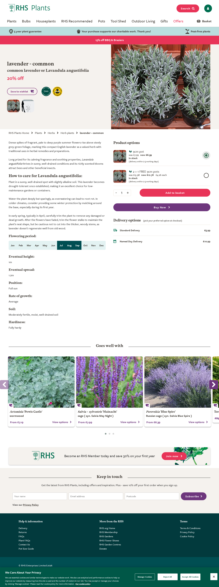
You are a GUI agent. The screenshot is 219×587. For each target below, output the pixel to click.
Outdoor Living (143, 21)
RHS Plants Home (19, 133)
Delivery (23, 528)
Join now (172, 456)
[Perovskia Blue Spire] (177, 382)
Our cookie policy (82, 583)
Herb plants (67, 133)
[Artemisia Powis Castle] (41, 382)
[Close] (213, 576)
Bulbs (26, 21)
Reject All (167, 576)
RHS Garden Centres (110, 544)
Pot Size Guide (26, 548)
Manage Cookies (145, 576)
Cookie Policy (187, 536)
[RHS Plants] (29, 8)
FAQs (21, 536)
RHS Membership (108, 532)
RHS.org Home (107, 528)
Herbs (51, 133)
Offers (178, 21)
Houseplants (46, 21)
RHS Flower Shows (109, 540)
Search (185, 8)
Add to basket (175, 193)
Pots (101, 21)
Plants (12, 21)
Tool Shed (118, 21)
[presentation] (213, 384)
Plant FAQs (24, 540)
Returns (23, 532)
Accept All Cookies (190, 576)
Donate (103, 548)
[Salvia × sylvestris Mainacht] (109, 382)
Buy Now (160, 207)
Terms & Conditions (190, 528)
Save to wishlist (19, 91)
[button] (106, 433)
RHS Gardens (106, 536)
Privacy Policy (31, 504)
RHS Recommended (77, 21)
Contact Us (24, 544)
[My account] (207, 8)
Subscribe (192, 496)
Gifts (164, 21)
